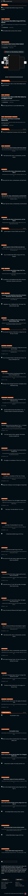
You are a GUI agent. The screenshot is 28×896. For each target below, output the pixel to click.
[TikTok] (7, 875)
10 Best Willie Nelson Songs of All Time (14, 850)
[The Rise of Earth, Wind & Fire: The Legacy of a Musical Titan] (14, 692)
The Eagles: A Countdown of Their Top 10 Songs (14, 476)
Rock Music (5, 129)
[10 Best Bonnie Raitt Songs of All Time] (14, 540)
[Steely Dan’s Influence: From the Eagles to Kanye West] (14, 491)
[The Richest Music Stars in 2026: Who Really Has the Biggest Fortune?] (14, 89)
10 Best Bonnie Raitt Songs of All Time (14, 549)
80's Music (9, 345)
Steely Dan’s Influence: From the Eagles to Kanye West (14, 500)
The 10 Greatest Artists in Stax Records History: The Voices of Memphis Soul (14, 374)
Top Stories (4, 4)
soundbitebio (5, 27)
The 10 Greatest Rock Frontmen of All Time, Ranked (14, 147)
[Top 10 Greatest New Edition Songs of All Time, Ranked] (14, 13)
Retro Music (5, 329)
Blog (3, 116)
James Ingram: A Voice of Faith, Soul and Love (14, 247)
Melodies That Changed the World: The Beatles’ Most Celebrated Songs (14, 400)
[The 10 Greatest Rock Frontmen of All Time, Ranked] (14, 139)
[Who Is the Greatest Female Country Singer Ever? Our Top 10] (14, 793)
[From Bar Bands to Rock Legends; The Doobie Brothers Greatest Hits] (14, 441)
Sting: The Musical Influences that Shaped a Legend (14, 626)
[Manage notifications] (25, 894)
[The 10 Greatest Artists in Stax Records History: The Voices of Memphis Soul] (14, 364)
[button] (2, 1)
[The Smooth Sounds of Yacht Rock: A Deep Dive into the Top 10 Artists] (14, 338)
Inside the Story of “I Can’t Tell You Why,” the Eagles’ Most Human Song (14, 600)
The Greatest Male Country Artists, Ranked (12, 44)
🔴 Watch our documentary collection (14, 52)
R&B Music (15, 116)
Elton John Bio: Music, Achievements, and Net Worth (14, 196)
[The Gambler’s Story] (14, 722)
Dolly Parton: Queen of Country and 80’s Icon (14, 779)
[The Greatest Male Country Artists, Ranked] (14, 36)
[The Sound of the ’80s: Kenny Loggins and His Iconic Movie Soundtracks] (14, 565)
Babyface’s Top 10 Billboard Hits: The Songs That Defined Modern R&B (14, 320)
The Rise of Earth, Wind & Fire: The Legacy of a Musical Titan (14, 701)
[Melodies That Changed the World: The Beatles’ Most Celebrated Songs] (14, 390)
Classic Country (5, 42)
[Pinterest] (5, 875)
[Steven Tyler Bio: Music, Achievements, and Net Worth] (14, 210)
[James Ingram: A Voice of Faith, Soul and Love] (14, 238)
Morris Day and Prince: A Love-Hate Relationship (10, 119)
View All (24, 129)
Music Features (8, 116)
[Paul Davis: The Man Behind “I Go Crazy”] (14, 516)
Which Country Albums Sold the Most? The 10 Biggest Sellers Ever (14, 755)
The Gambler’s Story (14, 731)
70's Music (4, 345)
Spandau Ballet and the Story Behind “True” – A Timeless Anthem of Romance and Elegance (14, 426)
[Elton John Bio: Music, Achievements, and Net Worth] (14, 187)
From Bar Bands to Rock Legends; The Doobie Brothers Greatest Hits (14, 450)
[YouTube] (2, 875)
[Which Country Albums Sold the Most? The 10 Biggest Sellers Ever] (14, 745)
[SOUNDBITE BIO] (8, 1)
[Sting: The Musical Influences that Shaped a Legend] (14, 617)
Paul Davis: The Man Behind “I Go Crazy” (14, 525)
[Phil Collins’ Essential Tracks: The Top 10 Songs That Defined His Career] (14, 666)
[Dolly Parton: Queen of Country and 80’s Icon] (14, 770)
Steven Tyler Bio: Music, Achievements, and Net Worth (14, 220)
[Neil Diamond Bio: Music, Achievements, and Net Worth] (14, 162)
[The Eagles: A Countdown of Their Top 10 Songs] (14, 467)
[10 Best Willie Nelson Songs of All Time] (14, 841)
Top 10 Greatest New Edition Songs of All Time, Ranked (14, 271)
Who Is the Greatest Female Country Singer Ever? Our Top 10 (14, 803)
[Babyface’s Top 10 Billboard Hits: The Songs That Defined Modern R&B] (14, 311)
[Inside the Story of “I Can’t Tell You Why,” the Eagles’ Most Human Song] (14, 591)
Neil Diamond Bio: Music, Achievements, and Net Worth (14, 172)
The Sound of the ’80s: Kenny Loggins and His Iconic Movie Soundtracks (14, 574)
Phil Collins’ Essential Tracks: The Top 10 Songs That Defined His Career (14, 675)
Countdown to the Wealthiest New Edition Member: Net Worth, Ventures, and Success (14, 295)
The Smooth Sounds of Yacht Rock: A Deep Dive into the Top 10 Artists (14, 348)
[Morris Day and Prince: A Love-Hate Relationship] (14, 111)
